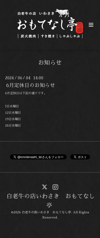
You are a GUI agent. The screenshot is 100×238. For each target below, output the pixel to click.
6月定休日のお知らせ (30, 85)
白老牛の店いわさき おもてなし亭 (50, 200)
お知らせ (50, 63)
